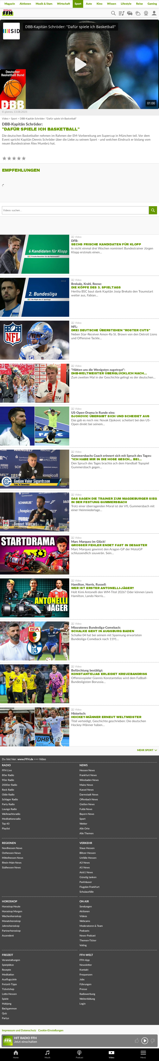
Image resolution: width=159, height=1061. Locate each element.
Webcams (85, 921)
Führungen (85, 984)
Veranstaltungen (11, 960)
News (84, 765)
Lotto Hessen (9, 994)
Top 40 (6, 824)
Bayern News (87, 814)
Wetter (138, 11)
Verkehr (86, 843)
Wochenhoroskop (11, 916)
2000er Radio (9, 785)
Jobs (82, 979)
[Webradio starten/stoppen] (144, 1040)
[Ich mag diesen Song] (137, 1040)
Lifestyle (126, 4)
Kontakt (84, 970)
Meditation (8, 975)
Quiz (4, 1013)
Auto (89, 4)
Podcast (79, 1058)
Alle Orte (85, 828)
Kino (99, 4)
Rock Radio (8, 790)
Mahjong (6, 1004)
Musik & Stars (44, 4)
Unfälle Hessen (88, 858)
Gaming (152, 4)
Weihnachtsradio (11, 814)
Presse (83, 989)
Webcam (146, 11)
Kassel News (87, 790)
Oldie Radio (8, 795)
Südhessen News (11, 867)
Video (5, 119)
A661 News (86, 872)
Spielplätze (8, 965)
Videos (83, 916)
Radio (6, 765)
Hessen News (87, 770)
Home (16, 1058)
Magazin (9, 4)
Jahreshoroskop (10, 926)
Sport (78, 4)
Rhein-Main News (12, 863)
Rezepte (6, 970)
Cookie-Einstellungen (50, 1030)
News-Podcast (88, 936)
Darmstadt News (89, 795)
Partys (5, 1018)
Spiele (5, 999)
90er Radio (8, 780)
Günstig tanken (88, 877)
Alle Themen (86, 833)
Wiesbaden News (89, 780)
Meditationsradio (11, 819)
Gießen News (87, 804)
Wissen (111, 4)
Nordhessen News (12, 848)
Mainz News (86, 785)
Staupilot (130, 11)
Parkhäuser (86, 882)
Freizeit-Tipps (9, 984)
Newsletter (86, 965)
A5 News (85, 867)
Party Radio (8, 804)
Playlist (121, 11)
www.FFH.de (25, 759)
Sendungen (86, 906)
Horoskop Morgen (12, 911)
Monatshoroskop (11, 921)
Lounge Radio (9, 809)
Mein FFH (154, 11)
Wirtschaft (63, 4)
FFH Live (7, 770)
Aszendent (8, 936)
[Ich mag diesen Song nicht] (152, 1040)
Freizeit (7, 955)
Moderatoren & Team (91, 926)
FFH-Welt (86, 955)
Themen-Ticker (88, 940)
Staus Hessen (87, 848)
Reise (139, 4)
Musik (47, 1058)
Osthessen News (11, 853)
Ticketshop (8, 989)
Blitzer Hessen (88, 853)
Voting (83, 945)
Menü (143, 1058)
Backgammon (9, 1008)
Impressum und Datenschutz (19, 1030)
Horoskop (9, 901)
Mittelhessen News (12, 858)
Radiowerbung (87, 994)
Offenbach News (89, 799)
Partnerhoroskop (11, 931)
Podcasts (84, 931)
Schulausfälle (87, 892)
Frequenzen (86, 975)
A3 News (85, 863)
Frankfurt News (88, 775)
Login (83, 1004)
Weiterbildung (87, 999)
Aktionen (25, 4)
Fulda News (86, 809)
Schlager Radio (10, 799)
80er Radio (8, 775)
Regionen (9, 843)
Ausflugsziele (9, 979)
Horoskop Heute (11, 906)
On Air (84, 901)
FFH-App (85, 960)
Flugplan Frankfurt (89, 887)
